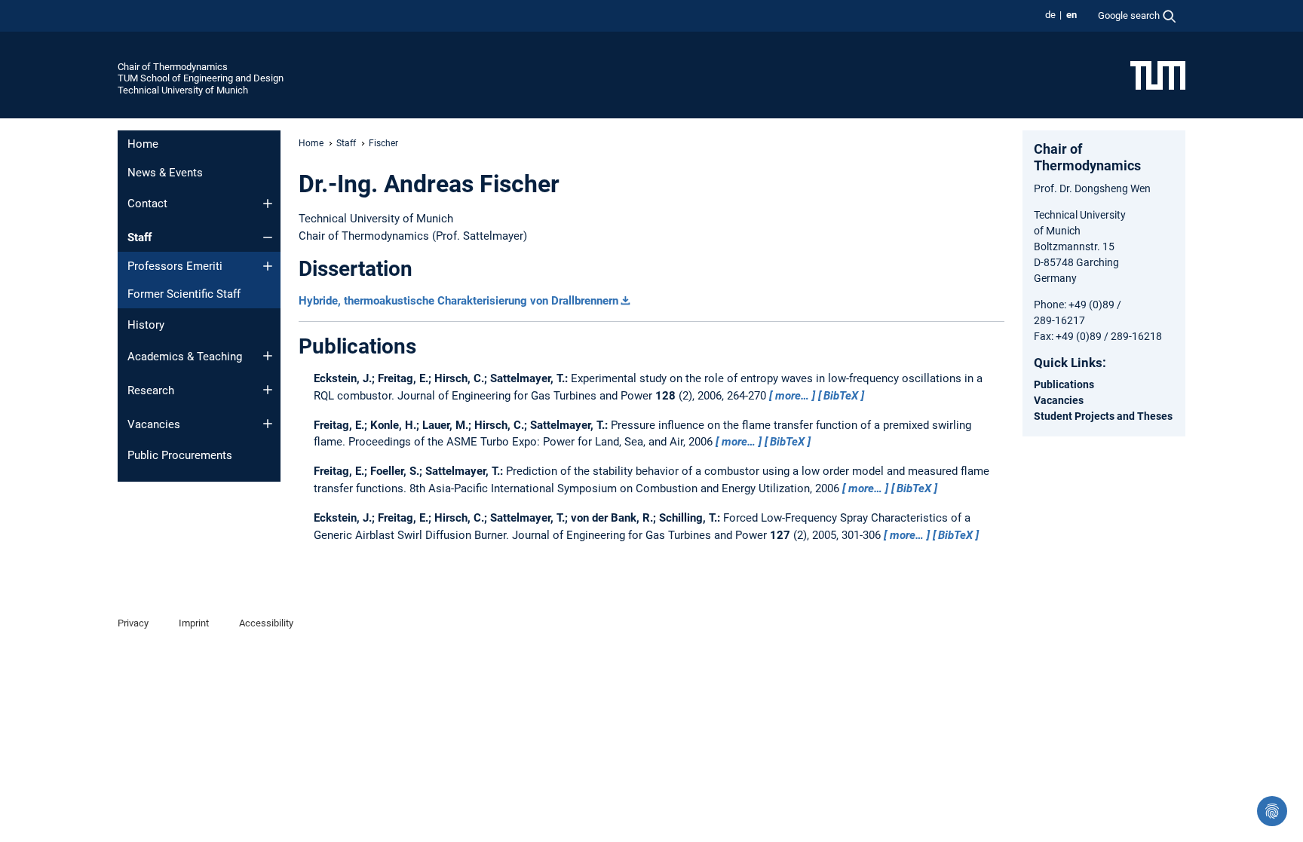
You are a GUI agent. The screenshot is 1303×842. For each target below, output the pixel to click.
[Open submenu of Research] (268, 390)
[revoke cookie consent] (1272, 811)
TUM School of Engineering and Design (201, 78)
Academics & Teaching (184, 356)
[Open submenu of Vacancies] (268, 424)
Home (142, 144)
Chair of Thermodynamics (173, 66)
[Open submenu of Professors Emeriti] (268, 266)
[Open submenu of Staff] (268, 237)
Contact (147, 203)
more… (792, 396)
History (145, 325)
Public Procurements (179, 455)
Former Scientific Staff (184, 294)
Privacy (133, 623)
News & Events (165, 172)
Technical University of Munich (183, 90)
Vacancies (153, 424)
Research (150, 390)
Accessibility (266, 623)
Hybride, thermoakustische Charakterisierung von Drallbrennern (458, 301)
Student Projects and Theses (1103, 416)
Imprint (194, 623)
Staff (139, 237)
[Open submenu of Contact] (268, 203)
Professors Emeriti (174, 266)
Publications (1064, 384)
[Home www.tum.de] (1157, 74)
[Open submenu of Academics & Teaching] (268, 356)
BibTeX (840, 396)
